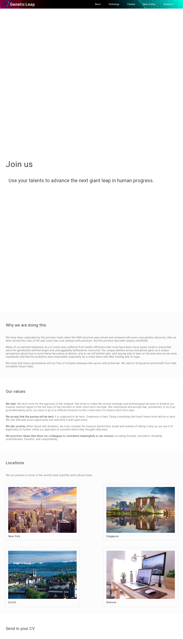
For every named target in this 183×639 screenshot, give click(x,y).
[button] (97, 4)
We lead (11, 403)
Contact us (168, 4)
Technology (114, 4)
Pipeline (131, 4)
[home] (20, 4)
